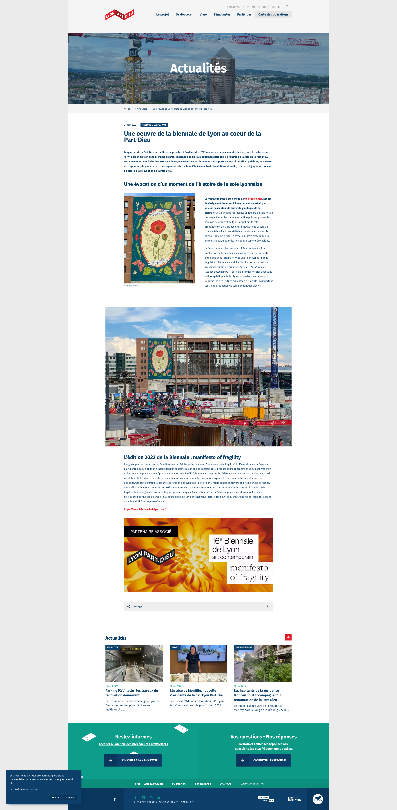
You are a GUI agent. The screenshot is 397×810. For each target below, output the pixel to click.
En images (178, 784)
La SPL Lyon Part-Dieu (148, 784)
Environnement (244, 647)
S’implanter (222, 14)
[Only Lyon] (318, 799)
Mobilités (112, 647)
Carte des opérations (273, 14)
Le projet (162, 14)
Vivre (203, 14)
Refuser (56, 797)
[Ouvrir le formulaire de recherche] (287, 7)
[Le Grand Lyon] (266, 799)
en (273, 6)
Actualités (233, 7)
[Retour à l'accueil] (119, 14)
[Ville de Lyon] (294, 799)
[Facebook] (248, 7)
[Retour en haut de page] (267, 606)
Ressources (203, 784)
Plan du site (187, 802)
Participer (244, 14)
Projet (175, 647)
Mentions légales (168, 802)
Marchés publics (252, 784)
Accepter (70, 797)
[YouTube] (264, 7)
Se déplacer (184, 14)
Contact (225, 784)
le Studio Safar (253, 198)
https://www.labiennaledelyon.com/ (145, 509)
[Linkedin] (253, 7)
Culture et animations (154, 125)
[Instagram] (258, 7)
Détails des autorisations (26, 789)
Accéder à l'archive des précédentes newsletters (133, 744)
